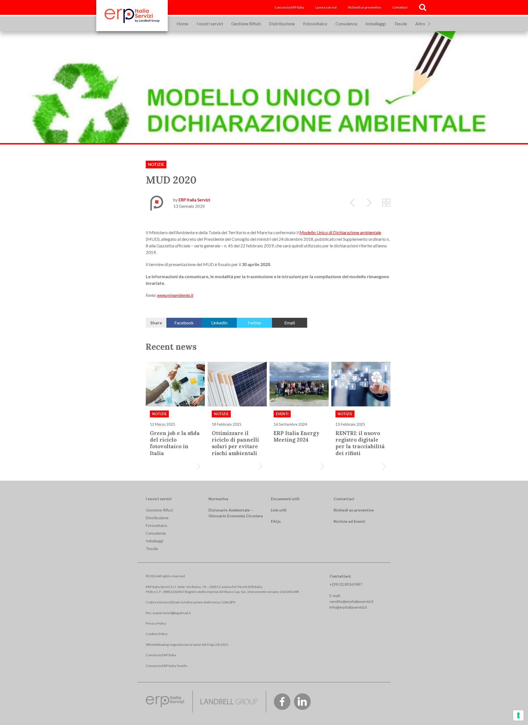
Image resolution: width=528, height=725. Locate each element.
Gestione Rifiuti (246, 23)
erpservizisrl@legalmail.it (172, 613)
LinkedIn (219, 322)
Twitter (254, 322)
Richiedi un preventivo (364, 7)
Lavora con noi (326, 7)
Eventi (282, 414)
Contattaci (400, 7)
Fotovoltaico (315, 23)
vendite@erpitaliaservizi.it (351, 601)
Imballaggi (375, 23)
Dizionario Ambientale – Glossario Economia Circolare (235, 513)
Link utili (279, 510)
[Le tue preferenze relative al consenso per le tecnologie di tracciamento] (518, 715)
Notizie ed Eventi (349, 521)
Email (289, 322)
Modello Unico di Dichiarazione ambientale (340, 232)
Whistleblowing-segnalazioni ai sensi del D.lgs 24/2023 (187, 644)
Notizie (156, 164)
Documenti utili (285, 498)
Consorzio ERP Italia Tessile (166, 666)
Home (182, 23)
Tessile (400, 23)
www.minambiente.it (175, 295)
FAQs (276, 521)
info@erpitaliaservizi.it (348, 607)
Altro (420, 23)
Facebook (184, 322)
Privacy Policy (156, 623)
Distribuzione (282, 23)
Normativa (218, 498)
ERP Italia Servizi (194, 199)
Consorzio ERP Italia (289, 7)
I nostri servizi (210, 23)
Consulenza (346, 23)
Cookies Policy (156, 634)
